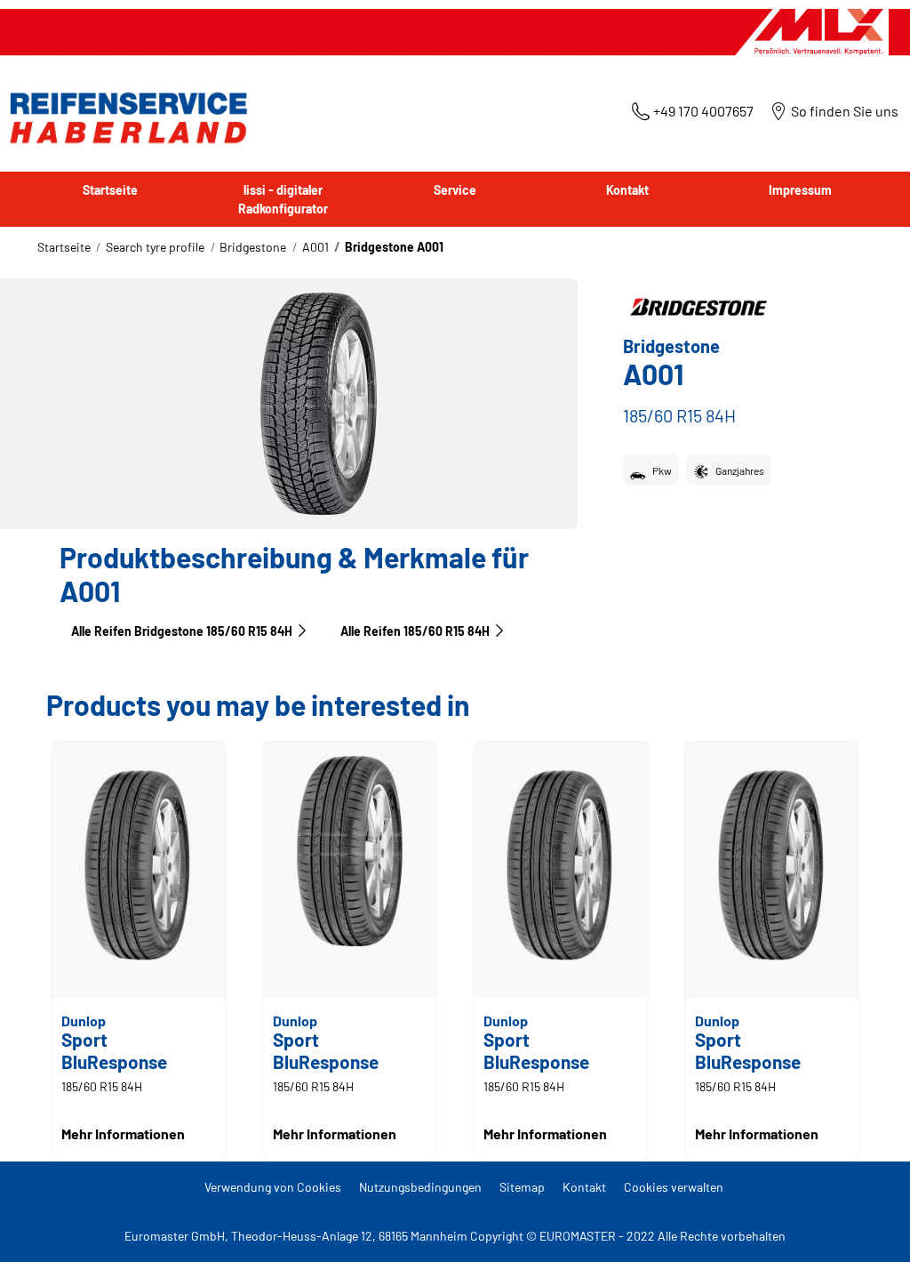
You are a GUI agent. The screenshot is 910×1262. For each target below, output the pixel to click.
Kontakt (584, 1186)
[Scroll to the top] (863, 1224)
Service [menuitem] (455, 189)
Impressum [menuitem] (800, 189)
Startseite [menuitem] (110, 189)
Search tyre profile (155, 246)
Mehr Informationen (123, 1133)
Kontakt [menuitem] (627, 189)
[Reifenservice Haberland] (124, 117)
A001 (315, 246)
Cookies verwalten (673, 1186)
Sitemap (522, 1186)
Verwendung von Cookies (272, 1186)
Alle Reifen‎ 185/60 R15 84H (415, 631)
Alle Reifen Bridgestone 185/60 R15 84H (181, 631)
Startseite (64, 246)
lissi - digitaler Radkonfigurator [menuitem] (283, 199)
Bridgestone (253, 246)
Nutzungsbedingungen (420, 1186)
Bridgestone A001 (394, 246)
